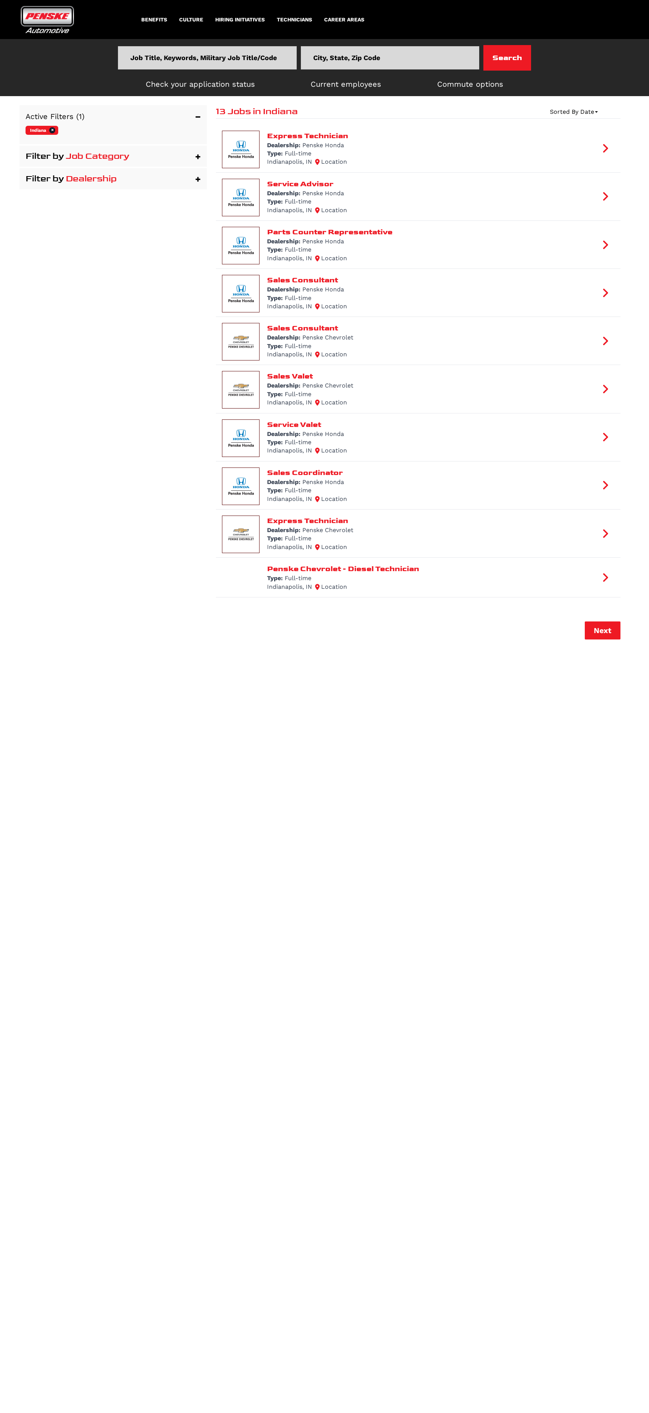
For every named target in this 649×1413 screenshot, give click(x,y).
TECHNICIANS (294, 20)
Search (507, 57)
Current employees (346, 84)
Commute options (470, 84)
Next (602, 630)
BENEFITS (154, 20)
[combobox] (207, 57)
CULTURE (191, 20)
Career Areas (344, 20)
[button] (113, 116)
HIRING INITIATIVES (240, 20)
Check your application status (200, 84)
